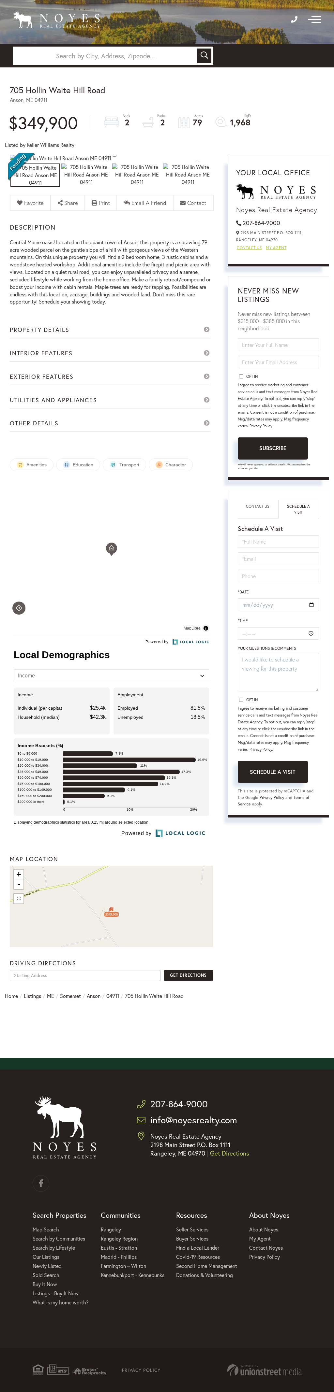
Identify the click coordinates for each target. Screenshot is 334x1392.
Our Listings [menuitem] (46, 1256)
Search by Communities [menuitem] (59, 1238)
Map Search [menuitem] (46, 1229)
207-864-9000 (261, 223)
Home (11, 995)
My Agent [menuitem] (260, 1238)
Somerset (70, 995)
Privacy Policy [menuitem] (264, 1256)
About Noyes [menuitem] (263, 1229)
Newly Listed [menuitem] (47, 1265)
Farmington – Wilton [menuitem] (123, 1265)
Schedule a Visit (298, 509)
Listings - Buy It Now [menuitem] (56, 1293)
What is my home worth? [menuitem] (61, 1302)
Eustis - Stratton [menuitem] (119, 1247)
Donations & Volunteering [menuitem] (204, 1274)
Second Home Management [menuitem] (206, 1265)
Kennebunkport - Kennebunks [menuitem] (132, 1274)
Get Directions (188, 975)
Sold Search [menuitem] (46, 1274)
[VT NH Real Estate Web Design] (264, 1370)
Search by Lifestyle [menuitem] (54, 1247)
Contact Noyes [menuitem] (266, 1247)
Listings (32, 995)
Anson (93, 995)
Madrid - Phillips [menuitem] (119, 1256)
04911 (112, 995)
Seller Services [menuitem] (192, 1229)
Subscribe (272, 448)
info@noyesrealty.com (193, 1120)
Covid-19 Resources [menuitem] (198, 1256)
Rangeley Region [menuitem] (119, 1238)
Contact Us (249, 247)
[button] (204, 56)
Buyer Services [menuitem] (192, 1238)
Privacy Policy (261, 425)
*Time (243, 620)
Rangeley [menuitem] (111, 1229)
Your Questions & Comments (267, 648)
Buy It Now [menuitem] (45, 1284)
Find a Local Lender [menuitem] (197, 1247)
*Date (243, 591)
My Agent (276, 247)
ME (50, 995)
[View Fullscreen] (18, 898)
